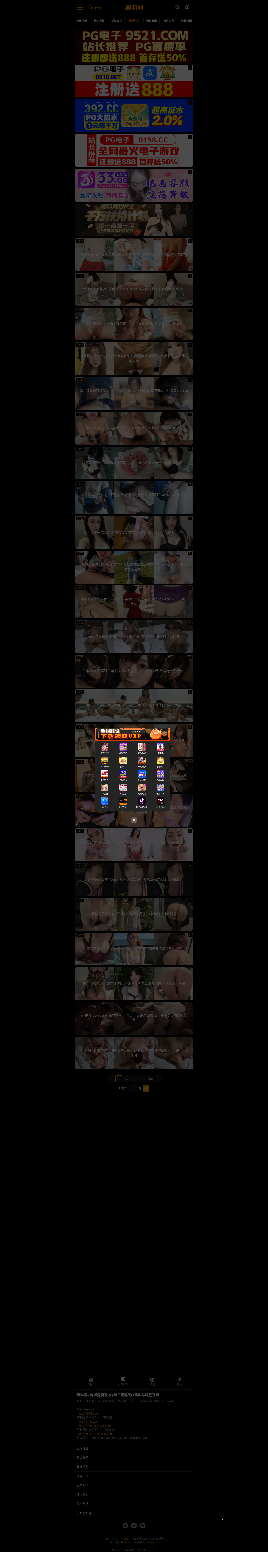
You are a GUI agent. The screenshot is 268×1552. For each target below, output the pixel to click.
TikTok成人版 (142, 807)
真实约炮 (123, 753)
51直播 (123, 794)
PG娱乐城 (104, 767)
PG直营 (160, 780)
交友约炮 (105, 753)
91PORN (123, 807)
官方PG (123, 767)
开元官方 (142, 780)
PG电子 (104, 780)
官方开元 (160, 767)
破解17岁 (160, 794)
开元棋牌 (142, 767)
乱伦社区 (105, 807)
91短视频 (160, 807)
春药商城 (142, 753)
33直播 (105, 794)
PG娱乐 (123, 780)
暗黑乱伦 (142, 794)
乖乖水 (161, 753)
